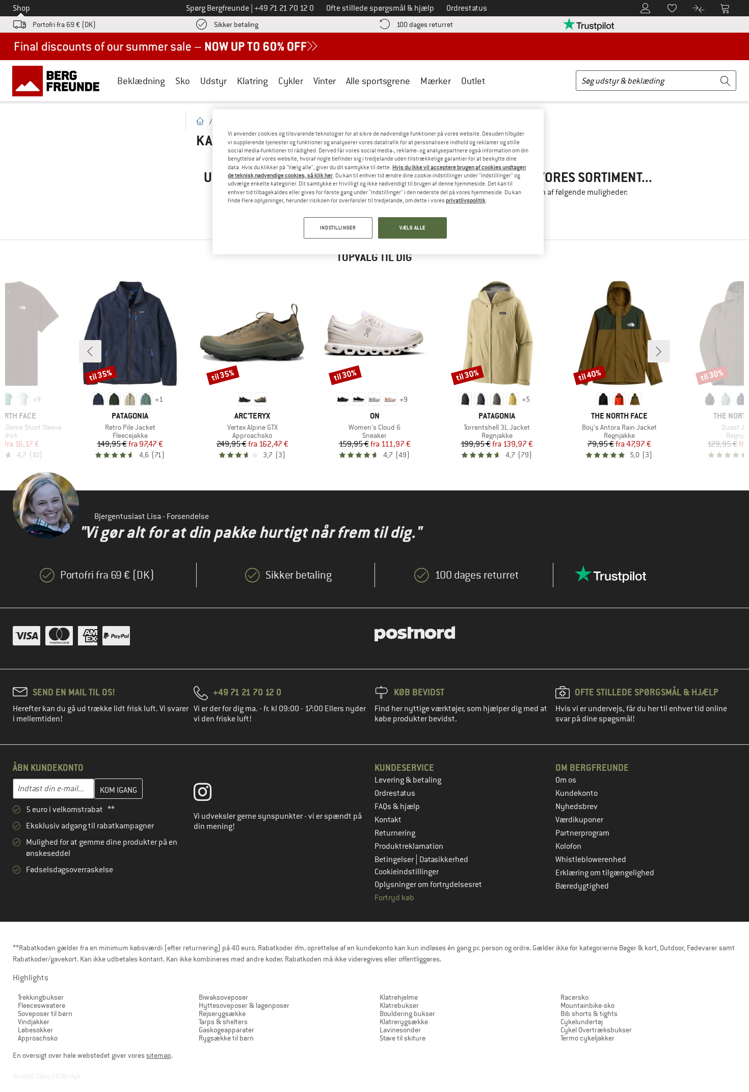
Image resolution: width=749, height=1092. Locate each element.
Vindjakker (33, 1021)
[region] (378, 181)
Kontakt (388, 820)
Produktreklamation (408, 846)
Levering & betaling (407, 780)
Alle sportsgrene (378, 81)
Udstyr (213, 81)
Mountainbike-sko (587, 1005)
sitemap (158, 1055)
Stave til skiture (402, 1038)
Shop (21, 8)
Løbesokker (35, 1029)
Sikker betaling (236, 24)
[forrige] (90, 351)
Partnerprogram (582, 833)
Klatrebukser (399, 1005)
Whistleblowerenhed (590, 859)
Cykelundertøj (581, 1021)
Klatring (252, 81)
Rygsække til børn (226, 1038)
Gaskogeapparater (226, 1029)
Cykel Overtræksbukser (596, 1029)
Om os (565, 780)
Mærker (435, 81)
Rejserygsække (222, 1013)
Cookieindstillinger (406, 872)
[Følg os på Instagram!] (210, 794)
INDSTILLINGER (338, 227)
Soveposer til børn (45, 1013)
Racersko (574, 997)
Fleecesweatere (41, 1005)
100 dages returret (424, 24)
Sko (182, 81)
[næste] (659, 351)
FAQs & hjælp (397, 806)
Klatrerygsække (404, 1021)
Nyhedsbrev (576, 806)
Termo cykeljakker (587, 1038)
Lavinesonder (400, 1029)
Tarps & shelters (223, 1021)
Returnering (394, 833)
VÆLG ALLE (412, 227)
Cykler (290, 81)
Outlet (473, 81)
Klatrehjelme (399, 997)
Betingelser (394, 859)
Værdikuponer (579, 820)
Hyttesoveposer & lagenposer (244, 1005)
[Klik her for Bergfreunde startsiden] (59, 80)
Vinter (324, 81)
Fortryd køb (394, 898)
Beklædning (141, 81)
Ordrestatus (394, 793)
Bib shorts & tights (589, 1013)
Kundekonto (576, 793)
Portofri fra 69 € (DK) (64, 24)
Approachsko (38, 1038)
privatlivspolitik (466, 200)
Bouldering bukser (407, 1013)
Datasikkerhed (443, 859)
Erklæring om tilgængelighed (604, 873)
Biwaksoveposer (223, 997)
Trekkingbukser (41, 997)
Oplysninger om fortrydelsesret (428, 884)
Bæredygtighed (582, 886)
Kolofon (568, 846)
